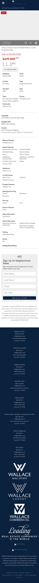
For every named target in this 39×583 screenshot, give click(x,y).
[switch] (25, 43)
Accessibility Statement (12, 575)
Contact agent (7, 43)
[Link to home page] (19, 3)
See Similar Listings (10, 69)
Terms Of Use (11, 572)
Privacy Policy (25, 572)
